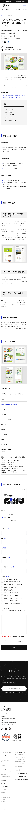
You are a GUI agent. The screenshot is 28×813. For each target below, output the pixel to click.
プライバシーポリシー (7, 636)
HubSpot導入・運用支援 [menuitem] (6, 758)
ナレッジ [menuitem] (3, 769)
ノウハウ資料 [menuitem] (4, 786)
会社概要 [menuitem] (3, 792)
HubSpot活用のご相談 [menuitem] (20, 761)
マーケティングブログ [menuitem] (6, 772)
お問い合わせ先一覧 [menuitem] (20, 752)
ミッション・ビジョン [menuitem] (6, 797)
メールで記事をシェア (20, 49)
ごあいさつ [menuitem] (3, 795)
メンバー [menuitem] (3, 799)
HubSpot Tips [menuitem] (4, 774)
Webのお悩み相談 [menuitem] (19, 754)
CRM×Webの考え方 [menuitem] (6, 752)
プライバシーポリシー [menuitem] (20, 776)
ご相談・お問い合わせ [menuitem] (20, 757)
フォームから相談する (14, 688)
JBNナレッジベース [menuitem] (5, 776)
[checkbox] (14, 591)
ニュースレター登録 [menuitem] (19, 764)
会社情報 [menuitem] (3, 790)
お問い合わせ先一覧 (7, 1)
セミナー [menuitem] (3, 783)
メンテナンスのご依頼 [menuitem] (20, 759)
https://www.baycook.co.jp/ (9, 404)
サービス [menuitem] (3, 755)
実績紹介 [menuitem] (3, 780)
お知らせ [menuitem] (17, 770)
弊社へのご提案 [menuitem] (18, 766)
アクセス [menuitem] (3, 801)
